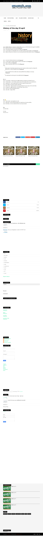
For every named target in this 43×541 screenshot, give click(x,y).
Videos (5, 21)
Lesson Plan (6, 266)
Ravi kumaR (6, 339)
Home (4, 25)
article (29, 513)
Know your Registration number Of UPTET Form (17, 229)
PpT (4, 366)
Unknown (6, 341)
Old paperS (5, 369)
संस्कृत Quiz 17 (13, 498)
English (5, 260)
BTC (5, 253)
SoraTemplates (9, 534)
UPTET (5, 273)
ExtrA (4, 370)
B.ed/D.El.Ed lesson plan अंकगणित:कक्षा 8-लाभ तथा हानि (16, 400)
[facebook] (32, 1)
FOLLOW (38, 207)
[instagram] (37, 1)
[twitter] (34, 1)
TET (4, 271)
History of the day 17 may (20, 155)
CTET (9, 513)
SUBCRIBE (37, 210)
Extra (9, 21)
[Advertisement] (22, 13)
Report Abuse (6, 276)
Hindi (5, 264)
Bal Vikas (5, 255)
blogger (37, 164)
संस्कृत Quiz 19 (13, 486)
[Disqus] (21, 441)
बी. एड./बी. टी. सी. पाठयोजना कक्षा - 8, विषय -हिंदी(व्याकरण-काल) (16, 223)
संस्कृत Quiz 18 (13, 492)
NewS (4, 367)
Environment (6, 262)
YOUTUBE (8, 210)
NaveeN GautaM (7, 338)
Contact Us (5, 227)
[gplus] (39, 1)
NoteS (4, 368)
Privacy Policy (5, 406)
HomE (4, 411)
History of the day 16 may (32, 155)
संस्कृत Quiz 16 (13, 504)
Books (5, 257)
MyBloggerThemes (19, 534)
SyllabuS (5, 365)
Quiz (5, 269)
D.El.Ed (13, 513)
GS (6, 25)
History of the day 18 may (8, 155)
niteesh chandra (7, 342)
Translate (21, 391)
